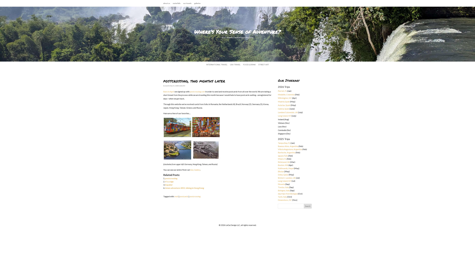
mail (176, 196)
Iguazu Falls (283, 156)
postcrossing (171, 178)
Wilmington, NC (285, 98)
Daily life (182, 86)
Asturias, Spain (284, 105)
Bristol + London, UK (287, 178)
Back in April (168, 91)
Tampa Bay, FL (284, 143)
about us (166, 3)
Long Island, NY (284, 116)
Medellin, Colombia (286, 94)
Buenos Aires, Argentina (288, 146)
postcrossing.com (197, 91)
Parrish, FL (282, 91)
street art (263, 65)
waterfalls (176, 3)
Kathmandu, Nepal (286, 168)
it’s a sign (169, 181)
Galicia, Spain (283, 109)
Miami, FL (282, 159)
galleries (197, 3)
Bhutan (281, 171)
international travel (216, 65)
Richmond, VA (284, 162)
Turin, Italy (282, 197)
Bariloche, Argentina (286, 152)
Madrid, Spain (284, 101)
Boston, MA (283, 165)
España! (169, 185)
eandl (167, 86)
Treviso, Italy (283, 187)
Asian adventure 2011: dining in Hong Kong (184, 188)
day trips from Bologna (287, 193)
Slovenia (281, 184)
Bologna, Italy (284, 190)
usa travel (235, 65)
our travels (187, 3)
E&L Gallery (195, 170)
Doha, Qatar (283, 174)
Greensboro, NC (285, 200)
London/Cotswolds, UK (288, 112)
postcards (184, 196)
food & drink (249, 65)
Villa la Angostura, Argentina (290, 149)
